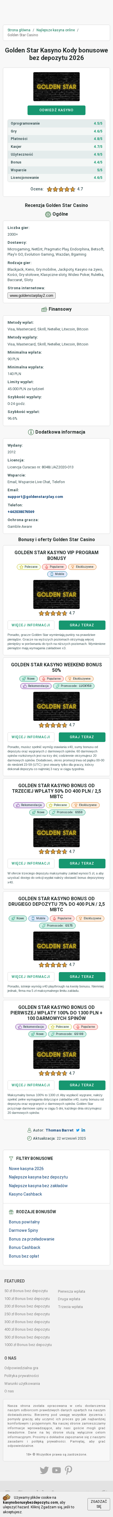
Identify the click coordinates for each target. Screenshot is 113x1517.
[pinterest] (69, 1471)
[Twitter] (78, 1130)
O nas (9, 1391)
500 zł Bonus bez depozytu (27, 1337)
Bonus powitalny (24, 1222)
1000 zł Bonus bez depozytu (28, 1345)
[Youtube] (56, 1471)
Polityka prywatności (21, 1376)
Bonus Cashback (24, 1247)
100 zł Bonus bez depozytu (27, 1298)
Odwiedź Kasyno (56, 110)
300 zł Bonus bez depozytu (27, 1322)
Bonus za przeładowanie (31, 1239)
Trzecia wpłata (70, 1307)
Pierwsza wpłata (71, 1291)
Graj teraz (82, 625)
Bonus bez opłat (24, 1256)
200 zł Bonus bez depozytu (27, 1306)
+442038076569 (21, 512)
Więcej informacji (31, 625)
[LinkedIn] (83, 1130)
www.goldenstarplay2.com (31, 295)
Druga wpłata (69, 1299)
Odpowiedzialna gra (21, 1368)
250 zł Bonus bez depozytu (27, 1314)
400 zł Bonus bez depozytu (27, 1329)
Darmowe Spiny (23, 1230)
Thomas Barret (59, 1130)
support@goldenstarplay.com (35, 496)
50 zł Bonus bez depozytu (26, 1291)
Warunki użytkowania (22, 1383)
